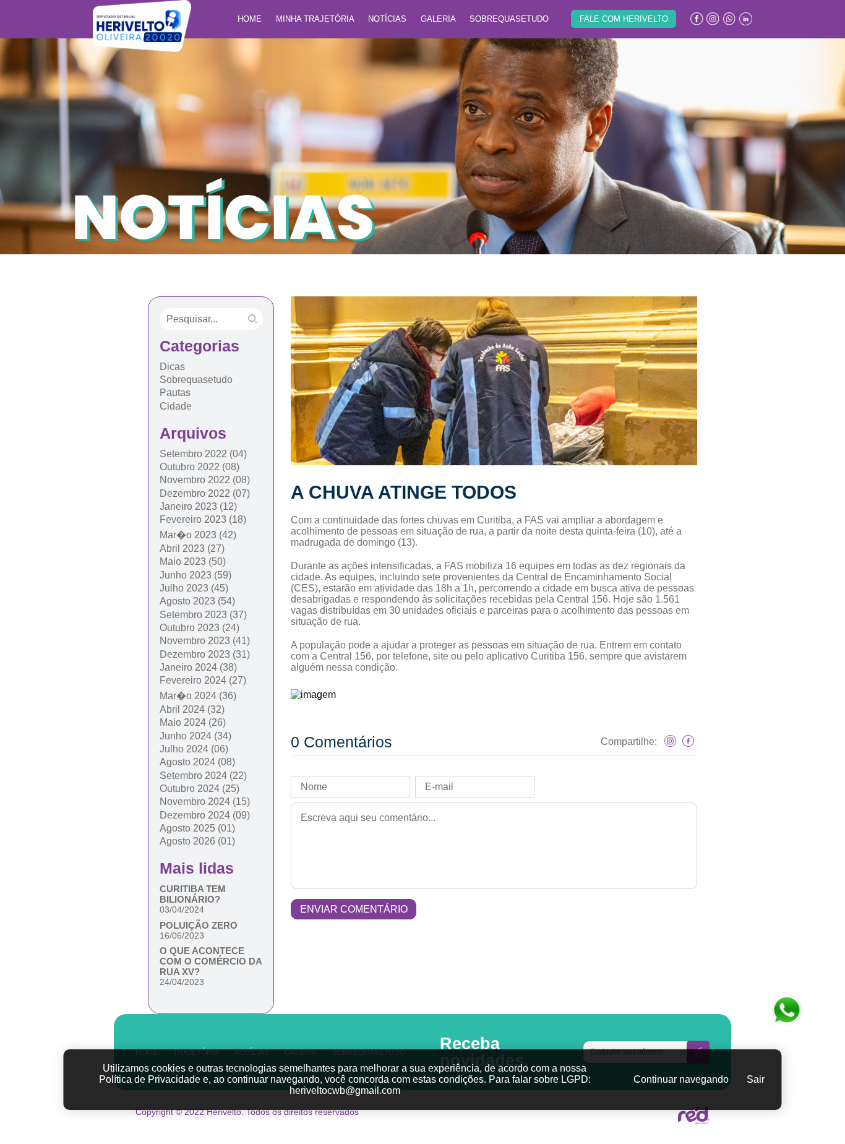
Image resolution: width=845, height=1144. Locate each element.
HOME (250, 19)
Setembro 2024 (203, 775)
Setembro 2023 (203, 614)
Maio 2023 (193, 561)
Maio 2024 (193, 722)
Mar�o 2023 (198, 535)
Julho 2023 (194, 588)
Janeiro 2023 (198, 506)
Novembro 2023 (205, 640)
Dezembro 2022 (205, 493)
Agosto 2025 (197, 828)
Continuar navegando (681, 1079)
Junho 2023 (195, 575)
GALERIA (438, 19)
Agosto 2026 (197, 841)
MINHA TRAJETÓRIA (315, 19)
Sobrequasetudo (196, 379)
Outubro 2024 (199, 788)
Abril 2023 (192, 548)
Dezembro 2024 (205, 815)
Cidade (176, 406)
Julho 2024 (194, 749)
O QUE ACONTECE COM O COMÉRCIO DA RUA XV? (211, 961)
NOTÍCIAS (387, 19)
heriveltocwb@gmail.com (345, 1090)
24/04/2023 (182, 982)
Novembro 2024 (205, 801)
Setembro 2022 (203, 454)
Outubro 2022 (199, 467)
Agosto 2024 (197, 762)
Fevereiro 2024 (203, 680)
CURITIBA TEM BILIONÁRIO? (193, 894)
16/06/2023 (182, 935)
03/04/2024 (182, 909)
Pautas (175, 392)
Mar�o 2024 (198, 695)
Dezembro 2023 (205, 654)
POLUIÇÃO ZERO (199, 925)
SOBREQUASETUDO (509, 19)
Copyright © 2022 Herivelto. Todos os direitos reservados (247, 1112)
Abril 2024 (192, 709)
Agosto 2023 (197, 601)
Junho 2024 (195, 736)
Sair (756, 1079)
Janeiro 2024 (198, 667)
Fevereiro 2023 (203, 519)
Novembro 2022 (205, 480)
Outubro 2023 (199, 627)
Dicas (172, 366)
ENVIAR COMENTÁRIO (354, 909)
